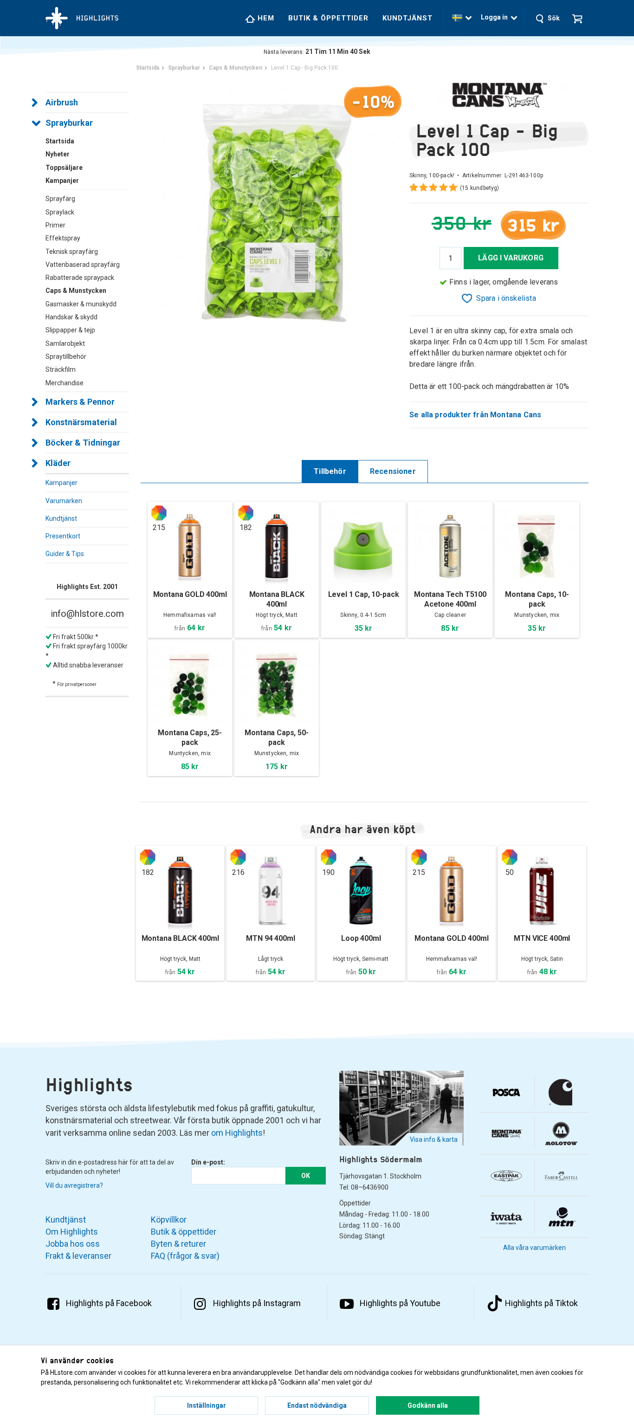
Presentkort (62, 536)
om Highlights (237, 1133)
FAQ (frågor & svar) (185, 1256)
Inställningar (206, 1405)
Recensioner (393, 471)
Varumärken (63, 501)
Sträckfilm (60, 369)
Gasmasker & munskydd (80, 304)
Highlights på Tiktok (541, 1303)
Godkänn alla (428, 1405)
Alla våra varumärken (534, 1247)
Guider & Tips (64, 553)
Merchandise (64, 383)
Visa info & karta (434, 1139)
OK (305, 1175)
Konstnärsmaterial (81, 422)
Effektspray (62, 238)
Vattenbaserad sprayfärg (82, 264)
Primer (55, 225)
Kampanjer (61, 482)
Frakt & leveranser (78, 1256)
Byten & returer (178, 1244)
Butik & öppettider (328, 18)
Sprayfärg (60, 198)
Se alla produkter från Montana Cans (475, 414)
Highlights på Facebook (109, 1303)
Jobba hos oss (72, 1244)
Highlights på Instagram (257, 1303)
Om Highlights (71, 1231)
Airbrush (61, 102)
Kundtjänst (407, 18)
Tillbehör (330, 471)
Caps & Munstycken (75, 290)
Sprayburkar (69, 123)
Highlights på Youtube (400, 1303)
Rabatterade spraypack (79, 277)
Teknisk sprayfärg (71, 251)
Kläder (58, 463)
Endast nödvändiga (317, 1405)
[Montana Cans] (499, 95)
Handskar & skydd (71, 317)
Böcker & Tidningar (82, 442)
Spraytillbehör (65, 356)
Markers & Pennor (80, 402)
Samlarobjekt (65, 343)
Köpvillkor (169, 1219)
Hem (264, 18)
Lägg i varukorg (510, 257)
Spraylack (59, 212)
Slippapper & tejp (70, 330)
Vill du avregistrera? (74, 1185)
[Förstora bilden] (275, 211)
